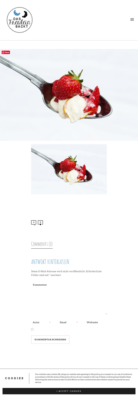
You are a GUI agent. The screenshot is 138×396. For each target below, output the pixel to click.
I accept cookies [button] (69, 391)
